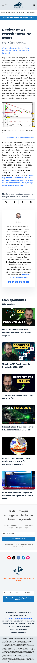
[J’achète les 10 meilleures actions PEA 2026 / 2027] (18, 383)
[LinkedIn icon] (13, 282)
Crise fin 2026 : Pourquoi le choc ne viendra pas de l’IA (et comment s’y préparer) (17, 461)
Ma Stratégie (21, 624)
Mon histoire (7, 621)
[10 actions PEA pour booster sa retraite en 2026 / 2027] (18, 351)
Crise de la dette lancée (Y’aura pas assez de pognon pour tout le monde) (17, 495)
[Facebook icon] (9, 282)
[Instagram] (28, 557)
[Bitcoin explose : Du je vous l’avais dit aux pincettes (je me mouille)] (18, 414)
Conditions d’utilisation (18, 629)
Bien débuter (18, 621)
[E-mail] (31, 202)
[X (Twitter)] (14, 202)
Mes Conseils (11, 612)
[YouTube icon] (27, 282)
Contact (31, 624)
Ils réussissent (8, 624)
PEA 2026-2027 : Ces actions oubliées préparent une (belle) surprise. (16, 332)
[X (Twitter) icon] (20, 282)
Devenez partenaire (18, 632)
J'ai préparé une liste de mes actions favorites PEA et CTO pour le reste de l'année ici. (15, 50)
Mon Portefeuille (24, 612)
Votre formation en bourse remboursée (20, 138)
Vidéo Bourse (30, 621)
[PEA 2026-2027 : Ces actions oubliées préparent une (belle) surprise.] (18, 317)
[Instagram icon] (24, 282)
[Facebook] (6, 202)
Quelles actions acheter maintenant (18, 618)
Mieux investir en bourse (18, 615)
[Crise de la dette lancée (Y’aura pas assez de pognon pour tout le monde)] (18, 480)
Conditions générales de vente (18, 626)
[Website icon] (16, 282)
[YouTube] (9, 557)
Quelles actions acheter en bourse (14, 43)
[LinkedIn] (22, 202)
